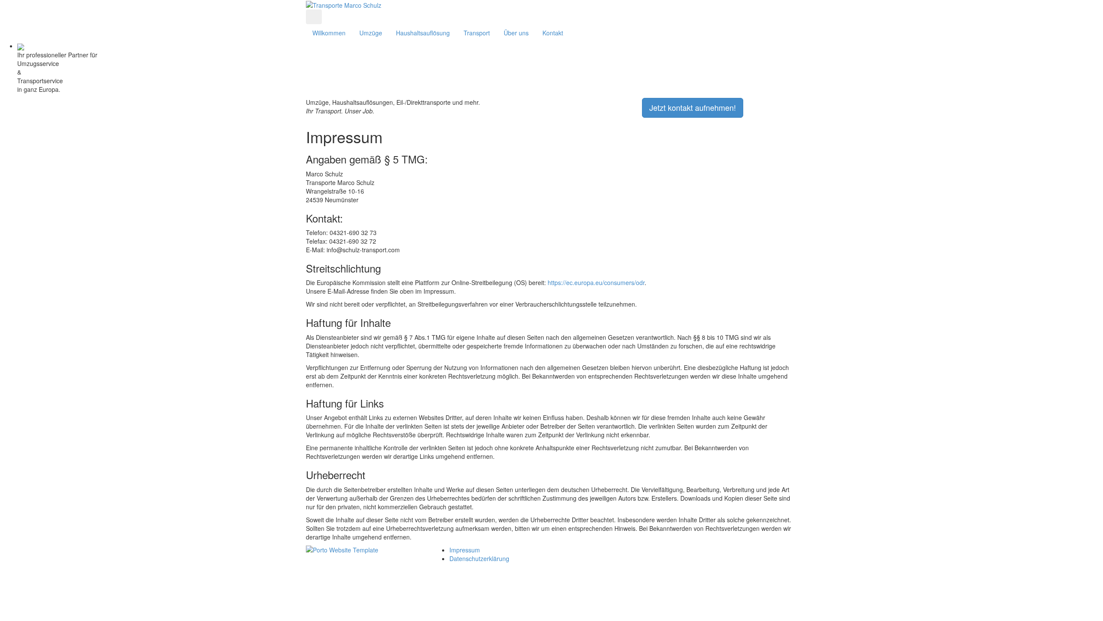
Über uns (516, 32)
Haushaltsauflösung (423, 32)
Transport (477, 32)
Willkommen (329, 32)
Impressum (464, 550)
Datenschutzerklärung (479, 558)
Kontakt (552, 32)
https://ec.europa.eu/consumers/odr (596, 282)
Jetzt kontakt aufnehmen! (692, 107)
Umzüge (370, 32)
